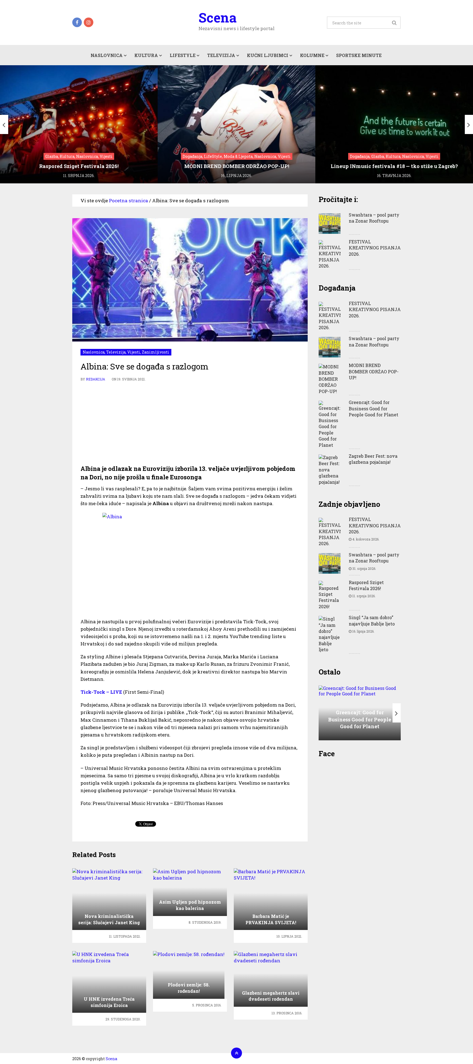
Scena (217, 17)
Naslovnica (107, 55)
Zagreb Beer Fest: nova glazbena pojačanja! (373, 459)
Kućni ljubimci (267, 55)
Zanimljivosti (155, 352)
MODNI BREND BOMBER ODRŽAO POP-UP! (374, 371)
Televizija (221, 55)
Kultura (146, 55)
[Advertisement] (189, 423)
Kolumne (312, 55)
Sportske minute (359, 55)
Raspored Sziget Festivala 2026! (366, 585)
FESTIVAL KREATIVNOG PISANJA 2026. (375, 248)
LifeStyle (182, 55)
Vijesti (133, 352)
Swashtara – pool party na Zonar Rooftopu (374, 218)
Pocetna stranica (128, 200)
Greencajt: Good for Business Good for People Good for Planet (373, 408)
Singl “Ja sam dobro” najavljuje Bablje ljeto (372, 620)
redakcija (95, 379)
